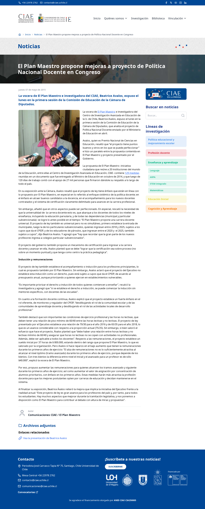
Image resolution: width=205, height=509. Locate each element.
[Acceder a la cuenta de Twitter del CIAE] (171, 3)
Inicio (97, 18)
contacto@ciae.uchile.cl (35, 480)
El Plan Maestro (106, 111)
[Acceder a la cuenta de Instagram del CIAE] (180, 3)
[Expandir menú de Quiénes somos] (126, 18)
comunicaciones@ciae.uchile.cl (39, 486)
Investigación (139, 18)
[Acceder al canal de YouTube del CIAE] (176, 3)
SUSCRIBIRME (116, 466)
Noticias (38, 34)
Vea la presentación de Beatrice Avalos (45, 438)
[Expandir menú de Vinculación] (185, 18)
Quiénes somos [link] (114, 18)
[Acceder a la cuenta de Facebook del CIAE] (166, 3)
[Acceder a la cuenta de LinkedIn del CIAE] (185, 3)
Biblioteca (158, 18)
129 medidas (132, 173)
